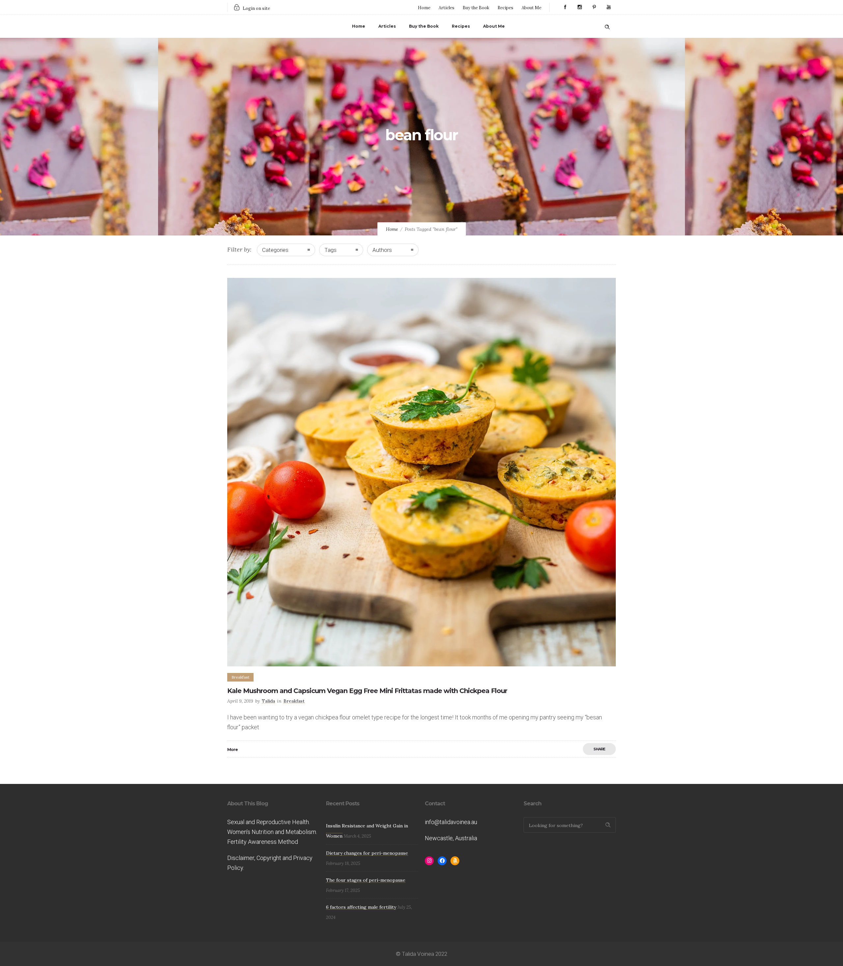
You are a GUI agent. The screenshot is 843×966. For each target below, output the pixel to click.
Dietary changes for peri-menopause (367, 853)
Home (424, 8)
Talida (268, 701)
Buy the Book (476, 8)
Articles (446, 8)
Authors (382, 250)
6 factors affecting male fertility (361, 907)
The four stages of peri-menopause (365, 880)
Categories (275, 250)
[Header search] (607, 26)
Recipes (505, 8)
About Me (531, 8)
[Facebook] (565, 7)
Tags (330, 250)
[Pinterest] (594, 7)
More (232, 749)
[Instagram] (579, 7)
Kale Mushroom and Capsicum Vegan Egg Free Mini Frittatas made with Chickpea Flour (367, 691)
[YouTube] (608, 7)
